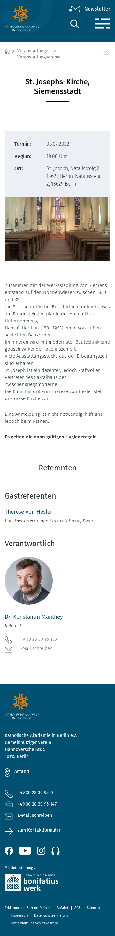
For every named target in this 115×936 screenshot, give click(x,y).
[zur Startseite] (22, 18)
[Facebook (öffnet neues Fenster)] (9, 851)
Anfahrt (21, 771)
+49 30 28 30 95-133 (37, 639)
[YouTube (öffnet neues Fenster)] (25, 851)
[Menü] (102, 23)
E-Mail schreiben (35, 648)
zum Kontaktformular (39, 830)
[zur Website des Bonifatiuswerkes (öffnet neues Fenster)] (57, 883)
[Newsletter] (89, 9)
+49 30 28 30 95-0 (35, 792)
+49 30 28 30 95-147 (37, 804)
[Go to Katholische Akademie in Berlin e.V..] (7, 51)
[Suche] (74, 24)
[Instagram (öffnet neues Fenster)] (41, 851)
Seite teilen (107, 51)
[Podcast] (55, 851)
